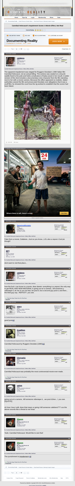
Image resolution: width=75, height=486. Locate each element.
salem (19, 386)
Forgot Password (19, 478)
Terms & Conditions (30, 478)
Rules (51, 17)
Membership (42, 17)
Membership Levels (42, 478)
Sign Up (24, 17)
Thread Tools (65, 49)
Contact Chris (10, 478)
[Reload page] (6, 21)
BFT (8, 251)
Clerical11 (21, 358)
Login (32, 17)
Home (16, 17)
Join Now (57, 41)
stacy (19, 307)
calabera (20, 58)
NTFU (67, 478)
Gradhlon (21, 330)
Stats (58, 17)
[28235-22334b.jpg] (37, 115)
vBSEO (44, 485)
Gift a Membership (53, 478)
